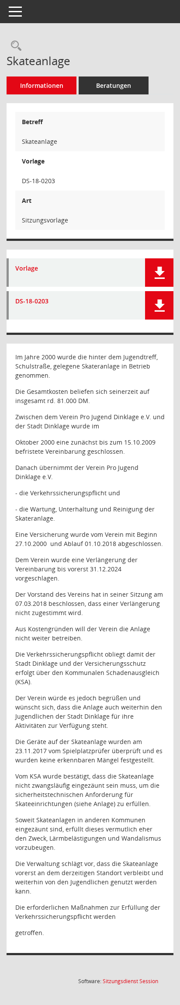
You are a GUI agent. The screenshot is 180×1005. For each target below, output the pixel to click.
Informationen (41, 85)
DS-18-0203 (31, 301)
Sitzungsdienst (130, 981)
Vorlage (26, 268)
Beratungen (113, 85)
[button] (159, 272)
